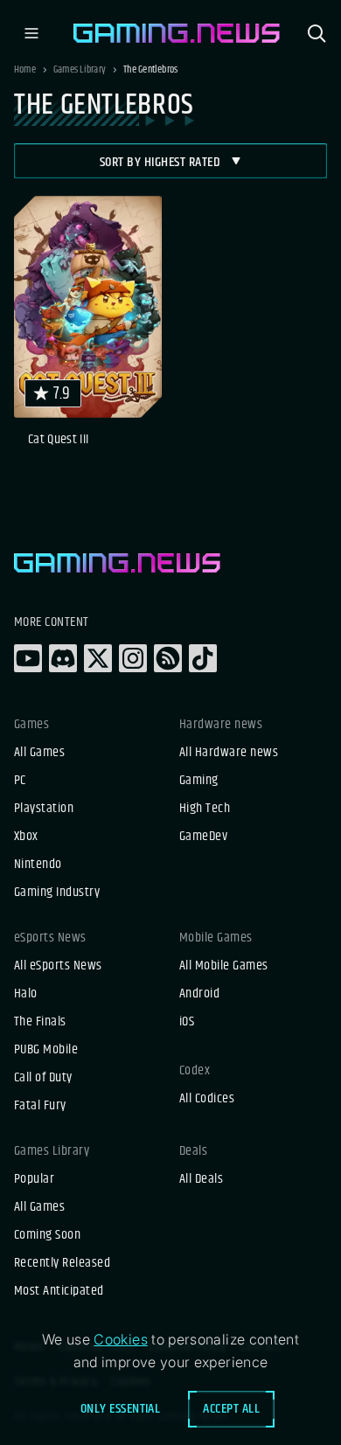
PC (20, 780)
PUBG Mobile (46, 1049)
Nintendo (38, 864)
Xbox (26, 836)
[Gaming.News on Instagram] (133, 658)
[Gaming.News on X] (98, 658)
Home (25, 70)
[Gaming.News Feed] (168, 658)
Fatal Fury (40, 1105)
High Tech (204, 808)
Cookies (121, 1339)
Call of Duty (43, 1077)
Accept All (231, 1409)
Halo (26, 993)
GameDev (203, 836)
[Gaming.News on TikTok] (203, 658)
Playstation (43, 808)
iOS (186, 1021)
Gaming (199, 780)
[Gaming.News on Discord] (63, 658)
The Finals (40, 1021)
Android (199, 993)
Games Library (79, 70)
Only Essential (120, 1409)
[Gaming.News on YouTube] (28, 658)
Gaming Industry (57, 892)
